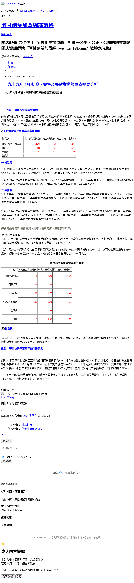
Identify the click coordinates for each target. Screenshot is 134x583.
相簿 (10, 62)
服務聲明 (98, 537)
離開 (19, 576)
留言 (34, 415)
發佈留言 (7, 461)
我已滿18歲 (8, 576)
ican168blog (7, 397)
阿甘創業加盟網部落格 (27, 25)
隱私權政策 (85, 537)
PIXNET (42, 537)
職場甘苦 (27, 424)
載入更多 (7, 441)
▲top (4, 434)
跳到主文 (6, 34)
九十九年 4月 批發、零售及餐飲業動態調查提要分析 (53, 84)
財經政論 (28, 56)
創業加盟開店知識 (32, 428)
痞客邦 (27, 415)
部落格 (12, 66)
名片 (10, 70)
